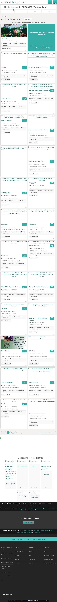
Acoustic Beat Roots (34, 245)
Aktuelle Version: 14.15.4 (42, 600)
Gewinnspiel (32, 559)
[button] (3, 432)
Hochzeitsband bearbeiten (50, 563)
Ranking (17, 555)
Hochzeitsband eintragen (7, 562)
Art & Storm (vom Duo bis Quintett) (38, 67)
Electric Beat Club (22, 466)
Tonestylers (4, 224)
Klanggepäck (32, 183)
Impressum (46, 547)
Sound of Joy (22, 496)
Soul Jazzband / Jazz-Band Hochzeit (39, 287)
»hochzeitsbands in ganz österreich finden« (28, 539)
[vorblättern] (23, 30)
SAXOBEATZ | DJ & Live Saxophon (11, 287)
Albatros (3, 67)
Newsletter (31, 563)
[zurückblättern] (4, 30)
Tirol (24, 505)
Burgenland (29, 505)
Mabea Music (32, 224)
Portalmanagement (48, 559)
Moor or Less (4, 255)
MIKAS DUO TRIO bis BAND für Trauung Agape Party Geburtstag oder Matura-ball (10, 484)
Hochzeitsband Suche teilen (48, 432)
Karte (21, 11)
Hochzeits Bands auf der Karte (6, 548)
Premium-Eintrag (19, 551)
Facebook (31, 547)
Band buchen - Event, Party (36, 161)
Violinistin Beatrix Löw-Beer (36, 413)
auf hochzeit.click (29, 522)
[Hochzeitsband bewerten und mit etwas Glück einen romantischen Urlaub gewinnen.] (14, 149)
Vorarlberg (36, 505)
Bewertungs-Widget (6, 576)
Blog (30, 555)
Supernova (4, 308)
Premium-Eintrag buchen (5, 567)
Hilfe (2, 579)
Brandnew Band (33, 382)
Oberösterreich (37, 503)
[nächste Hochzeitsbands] (19, 432)
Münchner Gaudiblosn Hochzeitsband (39, 90)
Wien (26, 503)
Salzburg (30, 503)
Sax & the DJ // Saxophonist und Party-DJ (38, 319)
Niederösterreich (45, 503)
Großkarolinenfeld (27, 19)
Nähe (35, 11)
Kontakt (18, 563)
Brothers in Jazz (5, 192)
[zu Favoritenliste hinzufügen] (2, 25)
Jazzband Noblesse (6, 120)
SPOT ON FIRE (5, 98)
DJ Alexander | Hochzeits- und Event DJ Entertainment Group (34, 497)
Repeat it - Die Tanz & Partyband (38, 130)
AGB (45, 551)
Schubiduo (32, 351)
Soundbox (34, 466)
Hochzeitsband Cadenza (46, 473)
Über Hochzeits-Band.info (7, 558)
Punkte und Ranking (5, 572)
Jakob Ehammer (5, 351)
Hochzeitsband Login (7, 594)
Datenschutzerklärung (49, 555)
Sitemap (17, 559)
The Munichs (4, 404)
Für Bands (17, 547)
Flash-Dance (4, 38)
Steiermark (19, 505)
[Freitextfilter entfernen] (50, 2)
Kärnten (52, 503)
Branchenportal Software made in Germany (18, 600)
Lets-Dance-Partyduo (7, 382)
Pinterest (31, 551)
